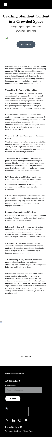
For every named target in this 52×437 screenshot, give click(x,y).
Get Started (26, 356)
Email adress (10, 386)
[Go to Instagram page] (20, 420)
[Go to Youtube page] (26, 420)
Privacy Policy (28, 431)
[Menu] (5, 4)
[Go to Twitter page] (8, 420)
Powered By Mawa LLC (14, 427)
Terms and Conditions (13, 431)
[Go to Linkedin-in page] (14, 420)
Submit (13, 399)
